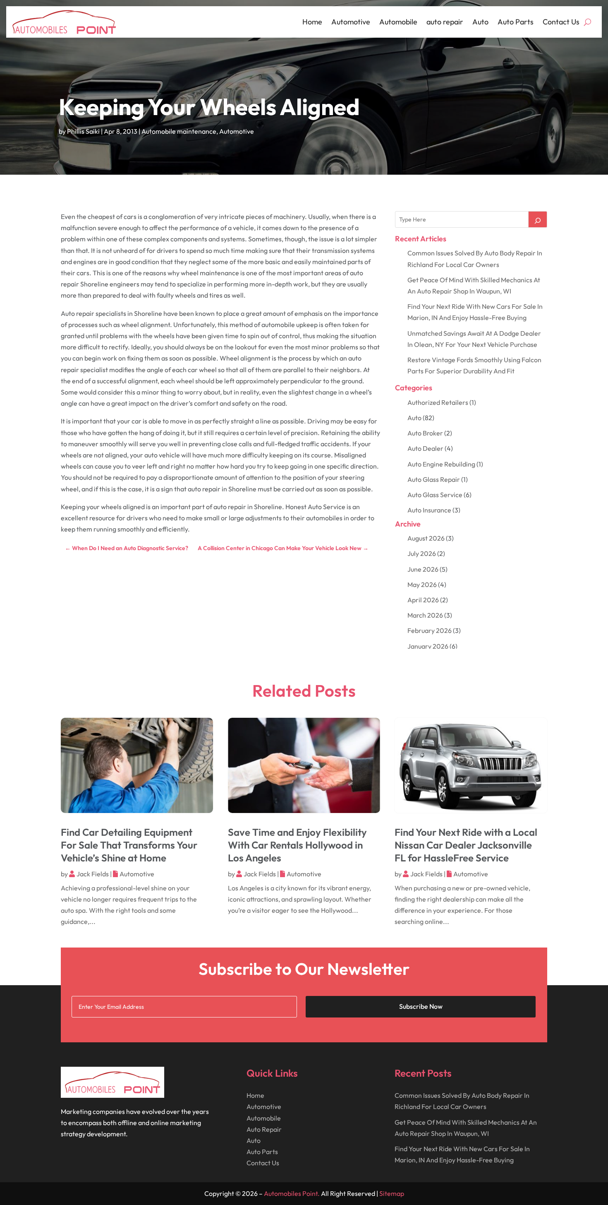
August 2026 (426, 538)
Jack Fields (93, 874)
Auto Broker (425, 433)
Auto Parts (516, 21)
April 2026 (423, 600)
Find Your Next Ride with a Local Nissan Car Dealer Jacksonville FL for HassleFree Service (466, 845)
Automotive (350, 21)
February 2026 (429, 630)
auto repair (444, 21)
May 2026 (422, 584)
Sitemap (391, 1193)
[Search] (537, 219)
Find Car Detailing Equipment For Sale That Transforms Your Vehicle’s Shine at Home (129, 845)
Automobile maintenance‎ (178, 131)
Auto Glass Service (434, 495)
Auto (480, 21)
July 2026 (421, 553)
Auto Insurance (429, 510)
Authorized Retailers (437, 402)
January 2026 (427, 646)
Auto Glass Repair (433, 479)
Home (312, 21)
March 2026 (425, 615)
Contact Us (561, 21)
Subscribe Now (421, 1006)
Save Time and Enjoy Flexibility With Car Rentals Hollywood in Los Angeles (297, 845)
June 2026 (422, 569)
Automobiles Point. (292, 1193)
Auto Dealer (425, 448)
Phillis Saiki (83, 131)
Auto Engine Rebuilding (441, 464)
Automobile (398, 21)
